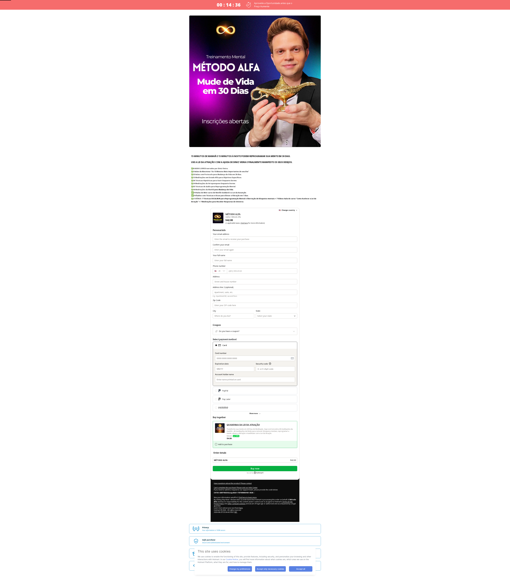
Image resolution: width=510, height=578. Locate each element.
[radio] (216, 345)
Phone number (219, 266)
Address (216, 276)
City (214, 311)
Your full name (219, 255)
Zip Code (216, 300)
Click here (244, 223)
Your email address (221, 234)
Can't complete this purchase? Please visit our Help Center (236, 487)
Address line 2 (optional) (223, 287)
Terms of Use (287, 502)
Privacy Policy (219, 504)
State (258, 311)
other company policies (236, 504)
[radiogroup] (255, 376)
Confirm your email (221, 244)
